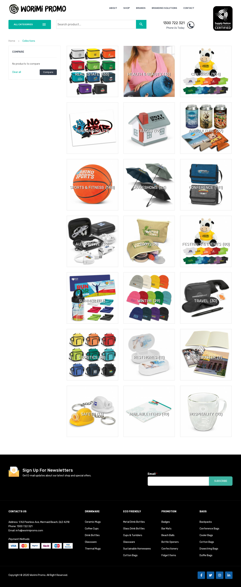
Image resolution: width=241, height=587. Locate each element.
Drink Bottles (92, 535)
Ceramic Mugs (93, 521)
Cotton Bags (130, 555)
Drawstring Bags (209, 548)
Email (152, 474)
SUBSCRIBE (220, 481)
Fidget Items (168, 555)
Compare (48, 72)
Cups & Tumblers (132, 535)
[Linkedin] (229, 575)
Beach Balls (167, 535)
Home (11, 40)
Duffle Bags (206, 555)
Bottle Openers (170, 542)
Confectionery (169, 548)
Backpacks (206, 521)
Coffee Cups (92, 528)
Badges (165, 521)
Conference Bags (209, 528)
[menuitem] (113, 8)
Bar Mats (166, 528)
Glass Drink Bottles (134, 528)
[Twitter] (210, 575)
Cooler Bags (206, 535)
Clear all (16, 72)
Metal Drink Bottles (134, 521)
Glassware (91, 542)
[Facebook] (201, 575)
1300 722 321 (174, 23)
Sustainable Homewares (137, 548)
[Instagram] (219, 575)
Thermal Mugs (93, 548)
